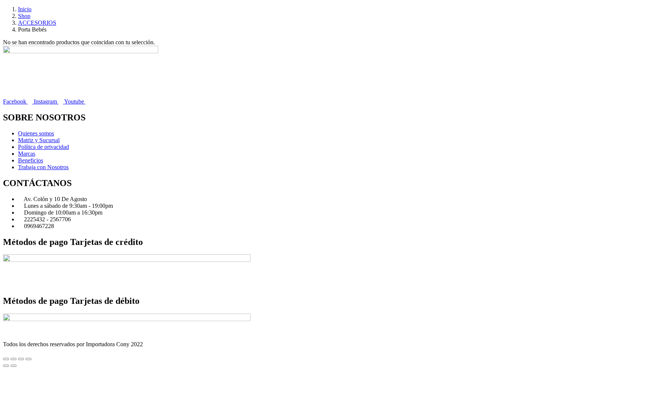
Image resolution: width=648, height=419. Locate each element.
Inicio (25, 9)
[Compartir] (21, 359)
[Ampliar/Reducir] (6, 359)
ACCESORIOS (37, 23)
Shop (24, 16)
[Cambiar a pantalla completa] (13, 359)
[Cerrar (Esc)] (29, 359)
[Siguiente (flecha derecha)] (13, 366)
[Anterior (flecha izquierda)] (6, 366)
